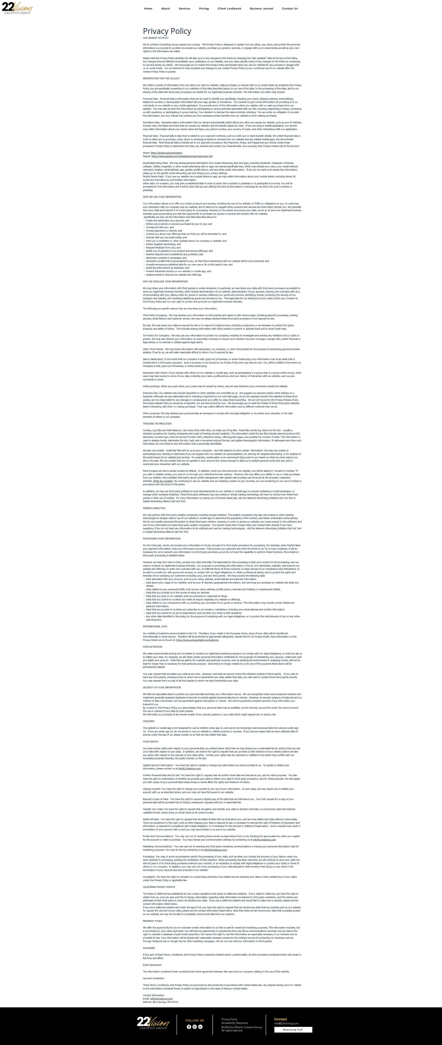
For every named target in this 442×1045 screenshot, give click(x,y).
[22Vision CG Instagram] (195, 1027)
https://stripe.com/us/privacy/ (166, 153)
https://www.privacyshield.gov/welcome (197, 640)
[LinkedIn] (200, 1027)
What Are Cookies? (163, 481)
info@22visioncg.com (189, 769)
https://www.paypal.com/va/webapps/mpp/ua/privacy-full (181, 156)
